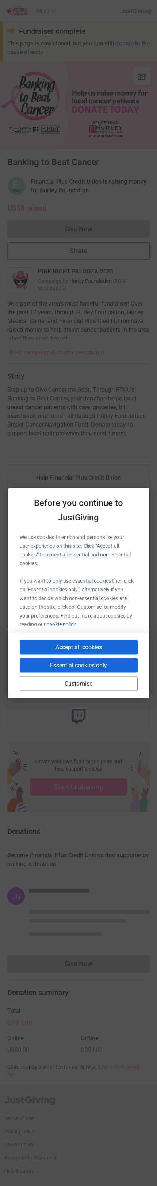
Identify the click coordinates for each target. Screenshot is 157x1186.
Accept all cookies (78, 646)
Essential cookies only (78, 665)
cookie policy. (62, 624)
